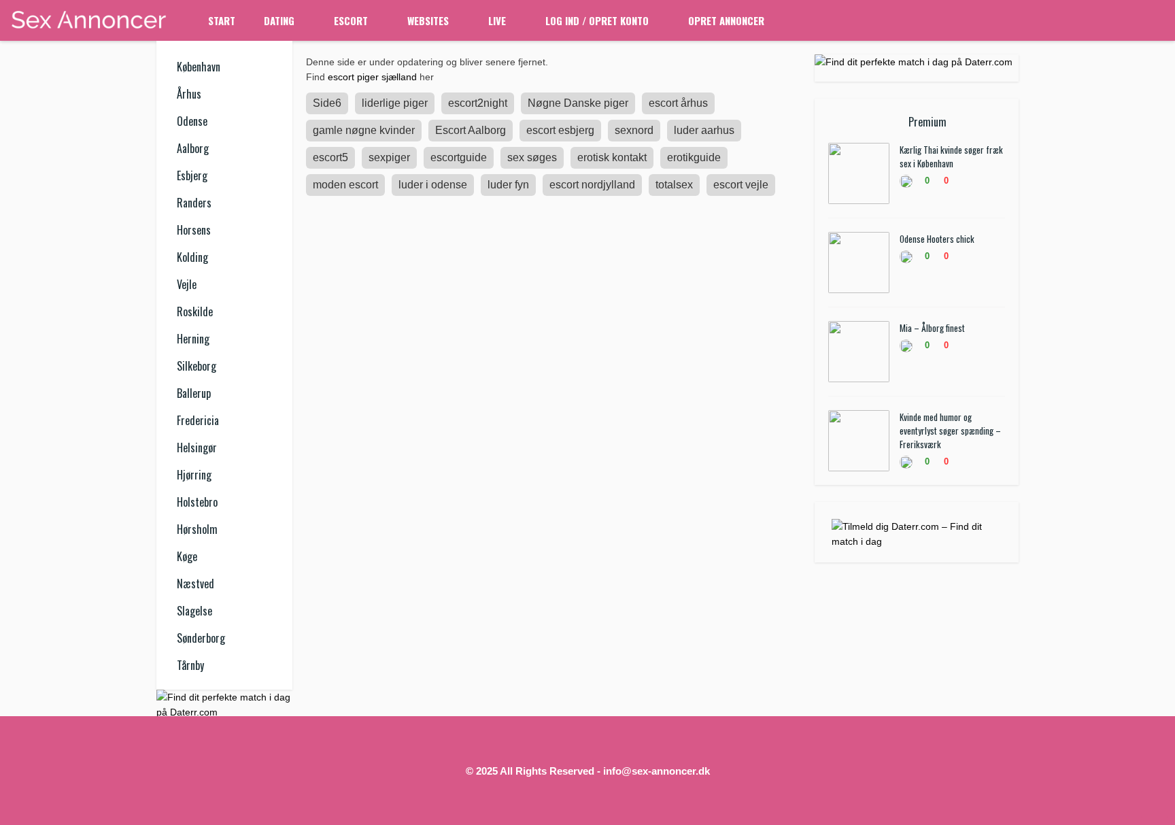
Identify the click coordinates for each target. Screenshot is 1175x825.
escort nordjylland (592, 184)
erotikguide (694, 157)
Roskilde (195, 311)
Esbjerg (192, 175)
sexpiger (389, 157)
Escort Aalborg (470, 130)
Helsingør (197, 447)
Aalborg (193, 148)
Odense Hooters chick (937, 239)
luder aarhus (704, 130)
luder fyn (508, 184)
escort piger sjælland (372, 76)
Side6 (327, 103)
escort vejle (740, 184)
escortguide (458, 157)
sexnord (634, 130)
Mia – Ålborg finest (932, 328)
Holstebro (197, 502)
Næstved (195, 583)
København (198, 66)
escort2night (477, 103)
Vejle (187, 284)
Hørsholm (197, 529)
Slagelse (194, 611)
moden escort (345, 184)
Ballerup (194, 393)
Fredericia (198, 420)
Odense (192, 121)
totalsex (674, 184)
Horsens (194, 230)
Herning (193, 339)
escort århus (678, 103)
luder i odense (432, 184)
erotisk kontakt (612, 157)
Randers (194, 203)
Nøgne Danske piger (578, 103)
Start (221, 20)
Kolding (192, 257)
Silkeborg (196, 366)
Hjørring (194, 475)
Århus (189, 94)
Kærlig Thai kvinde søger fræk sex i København (951, 156)
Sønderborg (201, 638)
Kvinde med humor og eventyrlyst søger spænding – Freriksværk (950, 430)
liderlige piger (395, 103)
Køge (187, 556)
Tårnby (190, 665)
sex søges (532, 157)
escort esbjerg (560, 130)
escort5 (330, 157)
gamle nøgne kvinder (364, 130)
